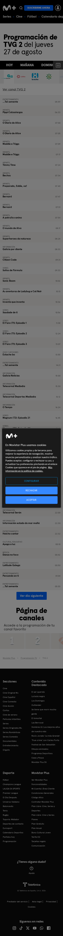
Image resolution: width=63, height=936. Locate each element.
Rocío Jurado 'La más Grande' (45, 736)
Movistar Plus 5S (39, 762)
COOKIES (31, 907)
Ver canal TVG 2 (14, 89)
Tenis (5, 810)
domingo (49, 65)
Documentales (9, 741)
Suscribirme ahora (38, 7)
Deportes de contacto (13, 824)
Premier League (10, 793)
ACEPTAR (31, 500)
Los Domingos (37, 700)
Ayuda (31, 873)
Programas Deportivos (41, 753)
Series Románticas (11, 732)
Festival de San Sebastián (43, 744)
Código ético (37, 797)
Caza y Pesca (37, 758)
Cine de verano (10, 715)
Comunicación (38, 846)
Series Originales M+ (12, 728)
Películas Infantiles (11, 719)
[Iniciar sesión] (58, 8)
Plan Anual (36, 828)
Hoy (9, 65)
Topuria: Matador (11, 819)
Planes (34, 819)
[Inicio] (9, 8)
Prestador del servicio (17, 901)
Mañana (27, 65)
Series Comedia (10, 736)
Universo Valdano (11, 802)
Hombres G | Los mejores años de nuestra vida (45, 729)
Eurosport (7, 828)
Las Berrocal (37, 722)
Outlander (36, 705)
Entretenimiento (10, 745)
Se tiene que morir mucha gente (43, 711)
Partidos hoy (9, 837)
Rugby (5, 815)
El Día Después (10, 797)
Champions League (12, 784)
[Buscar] (20, 7)
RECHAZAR (31, 490)
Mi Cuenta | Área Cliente (43, 788)
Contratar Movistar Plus (42, 802)
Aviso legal (37, 901)
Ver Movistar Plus (39, 780)
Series (7, 16)
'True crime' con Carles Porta (45, 740)
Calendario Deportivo (13, 832)
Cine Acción (8, 706)
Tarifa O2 (35, 837)
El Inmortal (36, 718)
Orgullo (6, 750)
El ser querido (38, 692)
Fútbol (32, 16)
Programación (9, 841)
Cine (19, 16)
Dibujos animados (39, 749)
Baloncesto (8, 806)
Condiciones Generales (42, 793)
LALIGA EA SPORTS (11, 788)
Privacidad (51, 901)
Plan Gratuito (37, 824)
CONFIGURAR (31, 481)
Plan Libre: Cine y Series (42, 815)
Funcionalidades (39, 784)
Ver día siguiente (31, 595)
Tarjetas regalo (38, 841)
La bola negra (38, 696)
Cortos (6, 710)
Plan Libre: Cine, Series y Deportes (43, 808)
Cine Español (9, 697)
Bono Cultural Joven (41, 832)
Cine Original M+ (11, 693)
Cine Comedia (9, 701)
